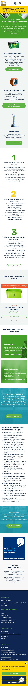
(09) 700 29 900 (20, 11)
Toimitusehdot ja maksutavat (8, 652)
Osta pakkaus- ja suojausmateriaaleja (14, 105)
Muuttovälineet (4, 636)
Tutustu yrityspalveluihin (14, 416)
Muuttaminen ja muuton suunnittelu (9, 659)
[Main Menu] (25, 3)
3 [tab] (16, 320)
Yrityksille (3, 638)
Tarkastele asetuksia (14, 682)
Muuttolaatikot (4, 631)
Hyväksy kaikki (14, 674)
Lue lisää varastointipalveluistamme (14, 379)
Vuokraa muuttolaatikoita (14, 69)
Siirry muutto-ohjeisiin (14, 526)
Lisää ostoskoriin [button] (14, 317)
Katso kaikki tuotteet (14, 266)
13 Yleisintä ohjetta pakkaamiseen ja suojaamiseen (13, 654)
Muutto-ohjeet (4, 647)
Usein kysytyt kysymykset (7, 650)
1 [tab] (11, 320)
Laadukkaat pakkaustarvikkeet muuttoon (11, 634)
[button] (25, 663)
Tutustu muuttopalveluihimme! (12, 354)
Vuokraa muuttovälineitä (14, 143)
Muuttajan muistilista (6, 657)
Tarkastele (25, 286)
